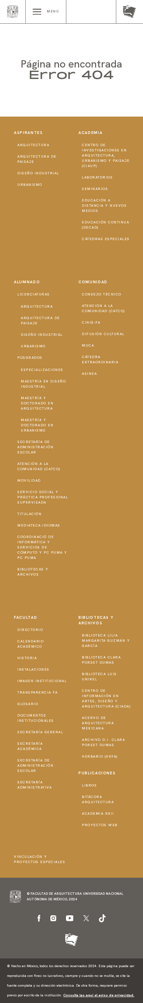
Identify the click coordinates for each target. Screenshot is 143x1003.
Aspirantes (28, 132)
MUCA (88, 345)
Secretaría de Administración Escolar (35, 447)
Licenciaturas (33, 294)
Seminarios (95, 189)
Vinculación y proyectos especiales (39, 859)
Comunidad (93, 281)
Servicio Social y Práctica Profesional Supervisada (42, 497)
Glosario (27, 704)
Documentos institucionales (35, 718)
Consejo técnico (101, 294)
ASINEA (89, 373)
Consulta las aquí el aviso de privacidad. (98, 995)
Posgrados (30, 357)
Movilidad (29, 480)
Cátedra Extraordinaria (100, 359)
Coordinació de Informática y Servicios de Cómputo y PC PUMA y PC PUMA (42, 547)
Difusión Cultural (103, 334)
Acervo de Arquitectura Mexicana (98, 723)
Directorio (30, 629)
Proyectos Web (100, 825)
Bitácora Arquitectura (98, 799)
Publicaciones (97, 773)
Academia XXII (98, 813)
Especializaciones (42, 370)
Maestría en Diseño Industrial (43, 384)
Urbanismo (29, 184)
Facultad (25, 617)
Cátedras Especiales (106, 239)
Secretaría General (40, 732)
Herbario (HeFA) (100, 756)
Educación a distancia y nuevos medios (104, 205)
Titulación (29, 514)
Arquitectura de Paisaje (37, 159)
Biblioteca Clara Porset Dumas (101, 660)
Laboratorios (97, 177)
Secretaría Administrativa (34, 785)
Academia (90, 132)
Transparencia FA (37, 692)
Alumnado (27, 281)
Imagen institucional (42, 681)
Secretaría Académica (30, 746)
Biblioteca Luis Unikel (99, 676)
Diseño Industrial (38, 173)
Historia (27, 658)
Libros (89, 785)
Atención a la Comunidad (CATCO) (39, 466)
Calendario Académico (30, 644)
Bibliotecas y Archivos (33, 572)
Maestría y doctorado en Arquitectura (37, 403)
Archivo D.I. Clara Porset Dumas (103, 742)
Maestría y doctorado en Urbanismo (37, 425)
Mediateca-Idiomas (38, 525)
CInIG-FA (91, 322)
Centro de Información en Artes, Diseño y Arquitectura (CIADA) (106, 698)
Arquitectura (33, 145)
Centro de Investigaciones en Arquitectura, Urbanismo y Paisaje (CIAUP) (106, 155)
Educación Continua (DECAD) (105, 225)
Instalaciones (33, 669)
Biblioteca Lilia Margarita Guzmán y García (106, 640)
